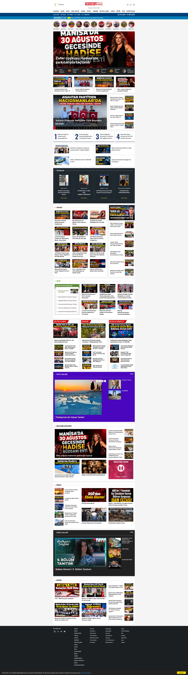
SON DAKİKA (57, 18)
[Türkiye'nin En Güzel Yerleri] (78, 397)
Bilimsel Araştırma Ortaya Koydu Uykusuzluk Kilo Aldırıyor (63, 136)
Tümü (131, 374)
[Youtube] (64, 631)
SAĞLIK (113, 11)
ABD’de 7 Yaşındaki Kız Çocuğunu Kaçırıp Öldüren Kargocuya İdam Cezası (120, 504)
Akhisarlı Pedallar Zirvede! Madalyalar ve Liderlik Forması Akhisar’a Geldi (125, 296)
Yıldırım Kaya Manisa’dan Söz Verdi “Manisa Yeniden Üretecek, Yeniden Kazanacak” (79, 254)
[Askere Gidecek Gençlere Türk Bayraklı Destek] (80, 110)
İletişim (123, 642)
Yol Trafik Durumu (110, 640)
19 (103, 128)
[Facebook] (58, 631)
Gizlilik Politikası (125, 631)
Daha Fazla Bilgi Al (86, 673)
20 (105, 128)
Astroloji (108, 633)
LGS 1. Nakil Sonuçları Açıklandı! (64, 598)
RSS (122, 633)
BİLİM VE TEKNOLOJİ (79, 660)
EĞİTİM (118, 11)
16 (95, 128)
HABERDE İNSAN (78, 658)
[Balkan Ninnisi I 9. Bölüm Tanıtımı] (80, 552)
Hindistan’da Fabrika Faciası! (117, 523)
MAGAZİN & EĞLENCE (64, 426)
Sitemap (123, 635)
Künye (122, 628)
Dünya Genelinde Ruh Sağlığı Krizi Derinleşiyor (121, 160)
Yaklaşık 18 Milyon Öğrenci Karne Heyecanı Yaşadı (91, 619)
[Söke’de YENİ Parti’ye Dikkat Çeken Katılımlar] (97, 263)
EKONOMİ (95, 11)
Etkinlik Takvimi (109, 642)
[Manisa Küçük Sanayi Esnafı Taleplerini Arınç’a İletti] (62, 263)
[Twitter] (61, 631)
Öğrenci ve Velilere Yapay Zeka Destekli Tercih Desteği (93, 599)
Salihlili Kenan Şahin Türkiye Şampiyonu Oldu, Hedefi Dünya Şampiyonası (107, 296)
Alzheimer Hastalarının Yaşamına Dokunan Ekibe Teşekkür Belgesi (79, 149)
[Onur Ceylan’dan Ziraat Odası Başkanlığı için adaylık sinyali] (80, 263)
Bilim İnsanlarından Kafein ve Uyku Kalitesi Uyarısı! (121, 149)
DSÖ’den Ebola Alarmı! (88, 503)
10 (78, 128)
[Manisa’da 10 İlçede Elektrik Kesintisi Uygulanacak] (62, 215)
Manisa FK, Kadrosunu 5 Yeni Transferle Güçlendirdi (89, 296)
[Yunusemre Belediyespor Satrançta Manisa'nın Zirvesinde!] (89, 304)
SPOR (123, 11)
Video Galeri (93, 633)
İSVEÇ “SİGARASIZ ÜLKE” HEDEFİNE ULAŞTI (80, 160)
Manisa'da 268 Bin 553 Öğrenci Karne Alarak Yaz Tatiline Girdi (65, 619)
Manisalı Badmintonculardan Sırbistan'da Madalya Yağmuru (123, 312)
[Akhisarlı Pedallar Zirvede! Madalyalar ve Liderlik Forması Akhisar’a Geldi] (125, 288)
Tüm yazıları (64, 198)
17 (97, 128)
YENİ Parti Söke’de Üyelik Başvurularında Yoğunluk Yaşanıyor (97, 254)
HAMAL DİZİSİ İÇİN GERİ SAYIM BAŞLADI (93, 475)
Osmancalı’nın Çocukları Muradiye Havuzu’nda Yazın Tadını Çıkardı (65, 475)
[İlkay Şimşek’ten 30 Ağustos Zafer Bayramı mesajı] (80, 215)
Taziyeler (108, 637)
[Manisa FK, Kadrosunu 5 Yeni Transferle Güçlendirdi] (89, 288)
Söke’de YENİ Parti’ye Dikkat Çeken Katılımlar (96, 270)
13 (86, 128)
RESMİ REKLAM (131, 11)
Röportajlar (108, 628)
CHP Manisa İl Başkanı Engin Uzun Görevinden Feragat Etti (97, 238)
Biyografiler (108, 631)
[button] (56, 186)
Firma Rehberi (93, 640)
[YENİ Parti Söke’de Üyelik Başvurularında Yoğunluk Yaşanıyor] (97, 247)
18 (100, 128)
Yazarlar (92, 628)
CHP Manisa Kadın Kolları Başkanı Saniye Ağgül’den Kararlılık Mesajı (62, 254)
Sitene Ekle (123, 637)
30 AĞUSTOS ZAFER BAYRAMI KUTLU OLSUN (97, 221)
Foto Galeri (92, 631)
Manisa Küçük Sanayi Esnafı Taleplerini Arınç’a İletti (62, 270)
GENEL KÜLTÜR (75, 11)
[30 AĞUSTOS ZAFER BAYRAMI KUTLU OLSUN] (97, 215)
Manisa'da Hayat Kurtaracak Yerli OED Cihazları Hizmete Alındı (126, 136)
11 (81, 128)
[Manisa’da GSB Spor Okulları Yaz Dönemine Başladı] (107, 304)
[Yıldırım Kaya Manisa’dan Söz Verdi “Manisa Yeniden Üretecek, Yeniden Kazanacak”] (80, 247)
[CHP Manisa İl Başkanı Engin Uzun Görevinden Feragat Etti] (97, 231)
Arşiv (122, 640)
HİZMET (76, 656)
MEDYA (75, 653)
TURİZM (83, 11)
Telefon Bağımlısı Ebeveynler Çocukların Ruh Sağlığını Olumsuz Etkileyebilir (106, 136)
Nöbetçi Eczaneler (94, 637)
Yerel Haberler (93, 635)
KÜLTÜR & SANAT (104, 11)
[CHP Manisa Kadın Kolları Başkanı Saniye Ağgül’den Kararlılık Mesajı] (62, 247)
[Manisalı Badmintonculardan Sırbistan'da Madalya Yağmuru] (125, 304)
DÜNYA (58, 485)
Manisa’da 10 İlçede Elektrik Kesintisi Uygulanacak (60, 222)
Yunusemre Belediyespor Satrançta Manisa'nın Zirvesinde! (89, 312)
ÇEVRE (67, 11)
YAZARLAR (56, 11)
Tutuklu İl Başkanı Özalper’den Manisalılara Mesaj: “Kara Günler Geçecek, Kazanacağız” (62, 238)
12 (84, 128)
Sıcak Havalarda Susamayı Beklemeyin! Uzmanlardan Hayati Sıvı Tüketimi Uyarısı (85, 136)
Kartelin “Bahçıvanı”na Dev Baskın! (92, 523)
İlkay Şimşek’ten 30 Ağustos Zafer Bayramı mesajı (79, 222)
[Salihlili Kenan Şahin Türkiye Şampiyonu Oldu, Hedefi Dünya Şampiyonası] (107, 288)
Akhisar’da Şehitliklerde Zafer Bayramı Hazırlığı (79, 237)
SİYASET (89, 11)
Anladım (181, 673)
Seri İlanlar (92, 642)
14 (89, 128)
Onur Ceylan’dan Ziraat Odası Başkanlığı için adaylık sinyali (78, 270)
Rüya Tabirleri (109, 635)
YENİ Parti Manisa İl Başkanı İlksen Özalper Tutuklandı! (85, 18)
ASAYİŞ (62, 11)
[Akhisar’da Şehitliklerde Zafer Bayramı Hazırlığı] (80, 231)
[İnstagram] (54, 631)
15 (92, 128)
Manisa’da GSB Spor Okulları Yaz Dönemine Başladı (106, 312)
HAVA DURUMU (77, 651)
